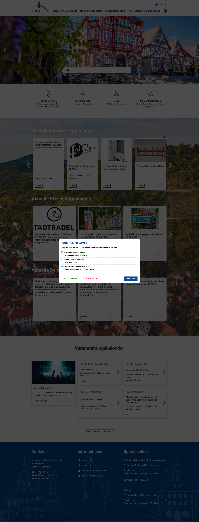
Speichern (130, 278)
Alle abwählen (90, 278)
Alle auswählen (71, 278)
